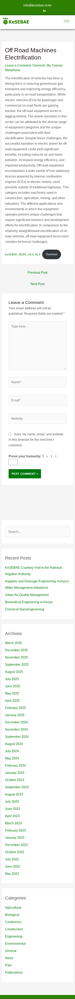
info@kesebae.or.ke (37, 5)
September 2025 (17, 664)
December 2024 (16, 722)
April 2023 (12, 816)
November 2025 (16, 657)
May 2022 (12, 873)
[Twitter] (38, 11)
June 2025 (12, 686)
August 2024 (14, 744)
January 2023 (14, 837)
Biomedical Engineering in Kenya (29, 602)
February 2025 (15, 708)
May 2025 (12, 693)
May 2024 (12, 758)
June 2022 (12, 866)
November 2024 (16, 729)
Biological (12, 914)
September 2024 (17, 736)
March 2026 (13, 643)
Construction (14, 929)
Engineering (13, 936)
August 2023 (14, 794)
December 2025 (16, 650)
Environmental (15, 943)
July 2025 (12, 679)
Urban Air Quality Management (27, 595)
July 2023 (12, 801)
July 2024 (12, 751)
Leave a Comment (18, 65)
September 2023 (17, 787)
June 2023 (12, 808)
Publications (14, 972)
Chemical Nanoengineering (24, 609)
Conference (13, 922)
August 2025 (14, 671)
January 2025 (14, 715)
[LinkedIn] (44, 11)
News (9, 958)
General (39, 65)
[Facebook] (31, 11)
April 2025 (12, 700)
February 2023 (15, 830)
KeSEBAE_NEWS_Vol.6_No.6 (22, 254)
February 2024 (15, 765)
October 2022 (14, 852)
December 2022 (16, 845)
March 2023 (13, 823)
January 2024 (14, 772)
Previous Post (37, 272)
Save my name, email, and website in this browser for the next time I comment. (36, 439)
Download (51, 254)
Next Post (37, 284)
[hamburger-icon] (66, 21)
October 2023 (14, 780)
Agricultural (13, 907)
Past (8, 965)
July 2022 (12, 859)
